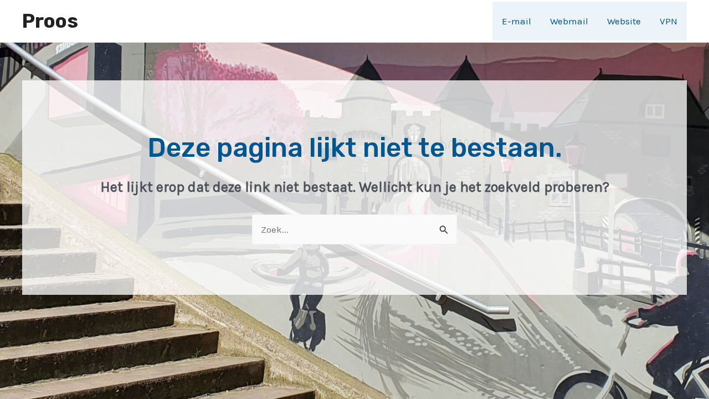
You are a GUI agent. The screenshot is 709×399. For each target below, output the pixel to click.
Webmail (569, 21)
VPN (668, 21)
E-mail (516, 21)
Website (624, 21)
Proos (50, 21)
